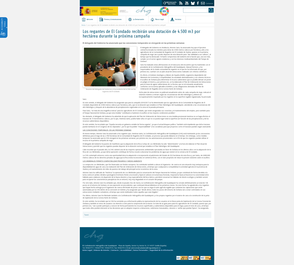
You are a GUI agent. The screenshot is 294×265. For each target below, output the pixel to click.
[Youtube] (187, 3)
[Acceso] (170, 3)
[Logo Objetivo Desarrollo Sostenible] (165, 11)
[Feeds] (181, 3)
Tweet (86, 215)
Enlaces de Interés (101, 250)
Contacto (115, 250)
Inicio (83, 25)
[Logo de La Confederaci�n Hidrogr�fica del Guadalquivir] (143, 11)
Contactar (209, 3)
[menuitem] (88, 19)
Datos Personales (140, 250)
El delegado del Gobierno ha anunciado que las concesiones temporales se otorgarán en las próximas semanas (133, 43)
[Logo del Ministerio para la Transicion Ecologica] (105, 11)
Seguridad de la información (161, 250)
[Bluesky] (193, 3)
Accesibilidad (125, 250)
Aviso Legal (87, 250)
